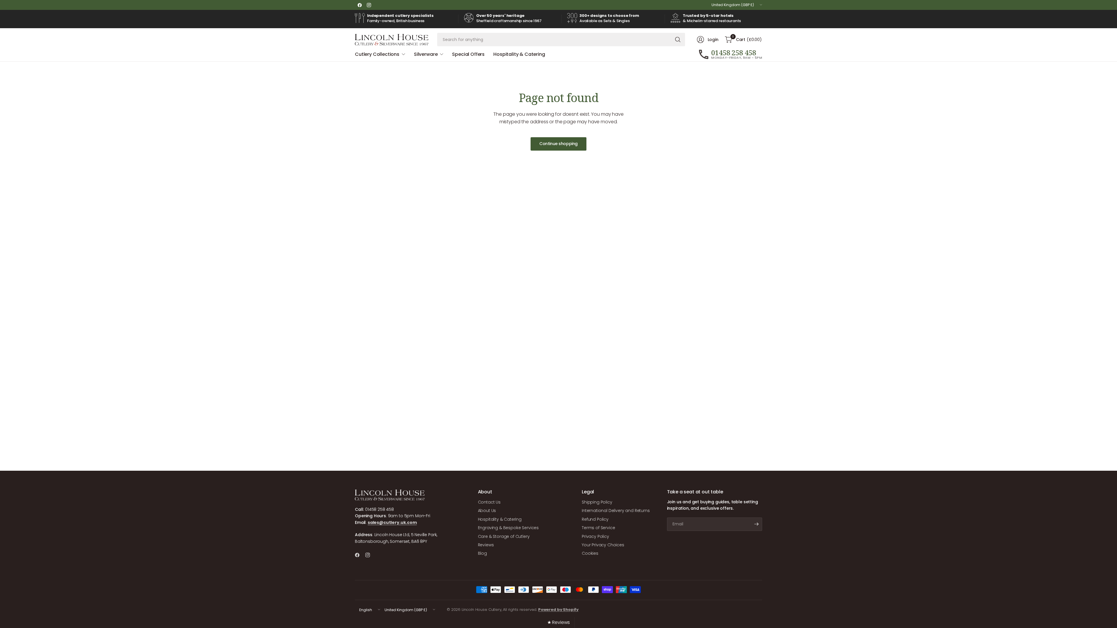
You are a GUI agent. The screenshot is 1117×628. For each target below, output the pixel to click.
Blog (482, 553)
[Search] (677, 39)
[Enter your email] (756, 524)
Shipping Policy (597, 502)
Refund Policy (595, 519)
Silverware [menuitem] (425, 54)
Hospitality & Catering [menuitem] (519, 54)
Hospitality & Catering (500, 519)
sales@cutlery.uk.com (392, 522)
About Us (487, 510)
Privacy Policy (595, 536)
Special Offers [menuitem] (468, 54)
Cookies (590, 553)
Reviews (486, 545)
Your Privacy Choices (603, 545)
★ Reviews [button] (558, 622)
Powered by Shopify (558, 609)
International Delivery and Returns (616, 510)
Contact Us (489, 502)
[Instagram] (368, 5)
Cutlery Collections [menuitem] (377, 54)
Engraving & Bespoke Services (508, 528)
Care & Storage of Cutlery (504, 536)
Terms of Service (598, 528)
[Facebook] (359, 5)
